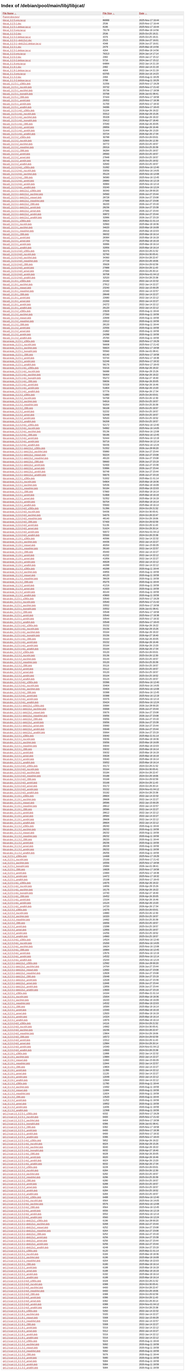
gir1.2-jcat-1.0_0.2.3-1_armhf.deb (20, 1267)
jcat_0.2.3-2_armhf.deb (14, 926)
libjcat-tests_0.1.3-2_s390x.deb (19, 568)
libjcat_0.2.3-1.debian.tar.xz (17, 50)
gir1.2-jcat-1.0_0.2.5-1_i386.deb (19, 1127)
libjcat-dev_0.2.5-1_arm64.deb (18, 619)
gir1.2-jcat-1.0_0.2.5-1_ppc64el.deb (21, 1120)
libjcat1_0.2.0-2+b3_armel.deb (18, 271)
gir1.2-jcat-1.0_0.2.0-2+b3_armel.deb (22, 1301)
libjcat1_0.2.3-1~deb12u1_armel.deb (21, 211)
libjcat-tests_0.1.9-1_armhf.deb (18, 555)
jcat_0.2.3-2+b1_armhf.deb (16, 953)
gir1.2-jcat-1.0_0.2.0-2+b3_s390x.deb (22, 1281)
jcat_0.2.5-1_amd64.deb (15, 879)
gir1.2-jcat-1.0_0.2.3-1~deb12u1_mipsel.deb (25, 1227)
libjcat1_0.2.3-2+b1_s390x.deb (18, 167)
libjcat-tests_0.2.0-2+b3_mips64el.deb (22, 518)
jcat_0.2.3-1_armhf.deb (14, 1010)
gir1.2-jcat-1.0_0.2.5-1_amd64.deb (20, 1137)
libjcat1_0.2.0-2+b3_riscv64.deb (19, 254)
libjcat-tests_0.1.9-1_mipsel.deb (19, 545)
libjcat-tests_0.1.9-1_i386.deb (18, 552)
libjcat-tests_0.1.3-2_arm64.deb (19, 592)
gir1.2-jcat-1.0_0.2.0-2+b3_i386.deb (21, 1294)
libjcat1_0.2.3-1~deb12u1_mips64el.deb (23, 201)
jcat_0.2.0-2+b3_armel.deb (16, 1043)
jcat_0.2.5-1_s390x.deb (15, 856)
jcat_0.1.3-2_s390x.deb (15, 1083)
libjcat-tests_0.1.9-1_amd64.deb (19, 565)
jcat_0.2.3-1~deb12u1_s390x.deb (20, 963)
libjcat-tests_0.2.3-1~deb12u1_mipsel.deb (24, 455)
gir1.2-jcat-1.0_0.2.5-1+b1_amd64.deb (22, 1164)
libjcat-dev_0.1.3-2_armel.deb (18, 846)
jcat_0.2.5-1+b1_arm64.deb (17, 903)
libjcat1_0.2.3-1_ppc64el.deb (18, 227)
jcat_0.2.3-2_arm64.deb (15, 933)
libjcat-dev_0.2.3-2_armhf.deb (18, 669)
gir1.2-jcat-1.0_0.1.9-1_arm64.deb (20, 1334)
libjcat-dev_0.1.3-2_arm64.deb (18, 849)
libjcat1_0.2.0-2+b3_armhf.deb (18, 267)
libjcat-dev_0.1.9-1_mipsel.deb (18, 803)
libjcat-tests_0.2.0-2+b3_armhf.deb (20, 525)
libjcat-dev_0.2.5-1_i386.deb (17, 612)
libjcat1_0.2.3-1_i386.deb (16, 234)
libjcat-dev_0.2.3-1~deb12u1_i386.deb (22, 719)
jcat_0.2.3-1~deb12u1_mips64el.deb (21, 973)
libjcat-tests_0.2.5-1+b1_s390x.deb (21, 368)
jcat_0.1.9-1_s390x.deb (15, 1053)
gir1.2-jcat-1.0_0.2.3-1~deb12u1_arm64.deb (25, 1244)
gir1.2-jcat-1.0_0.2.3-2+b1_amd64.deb (22, 1217)
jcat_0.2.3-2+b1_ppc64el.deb (18, 946)
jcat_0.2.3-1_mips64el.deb (16, 1003)
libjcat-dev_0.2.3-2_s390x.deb (18, 652)
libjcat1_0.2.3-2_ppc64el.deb (18, 144)
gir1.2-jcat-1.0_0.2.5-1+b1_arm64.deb (22, 1160)
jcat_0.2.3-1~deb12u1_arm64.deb (20, 986)
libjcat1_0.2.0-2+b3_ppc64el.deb (19, 257)
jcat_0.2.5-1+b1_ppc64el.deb (18, 889)
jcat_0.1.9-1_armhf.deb (14, 1070)
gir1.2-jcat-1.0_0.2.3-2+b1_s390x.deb (22, 1197)
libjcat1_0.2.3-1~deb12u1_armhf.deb (21, 207)
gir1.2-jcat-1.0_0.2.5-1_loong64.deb (21, 1124)
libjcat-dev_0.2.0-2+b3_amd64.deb (20, 792)
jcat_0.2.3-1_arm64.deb (15, 1017)
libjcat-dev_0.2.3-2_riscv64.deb (19, 655)
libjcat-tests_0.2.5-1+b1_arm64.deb (21, 388)
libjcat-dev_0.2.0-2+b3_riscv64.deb (21, 769)
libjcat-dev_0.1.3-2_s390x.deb (18, 826)
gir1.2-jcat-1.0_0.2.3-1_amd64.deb (20, 1277)
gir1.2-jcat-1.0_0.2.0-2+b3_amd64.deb (22, 1307)
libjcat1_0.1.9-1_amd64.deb (17, 308)
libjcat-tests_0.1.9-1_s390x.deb (19, 538)
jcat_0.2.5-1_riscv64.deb (15, 859)
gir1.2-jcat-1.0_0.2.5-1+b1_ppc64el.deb (23, 1147)
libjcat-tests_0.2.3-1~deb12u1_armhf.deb (24, 465)
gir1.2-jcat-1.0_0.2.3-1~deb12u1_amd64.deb (25, 1247)
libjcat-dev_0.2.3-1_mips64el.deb (20, 746)
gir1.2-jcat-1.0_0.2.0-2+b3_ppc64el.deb (23, 1287)
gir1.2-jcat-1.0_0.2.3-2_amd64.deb (20, 1194)
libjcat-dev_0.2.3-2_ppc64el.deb (19, 659)
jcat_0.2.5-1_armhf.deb (14, 873)
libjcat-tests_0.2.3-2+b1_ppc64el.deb (22, 431)
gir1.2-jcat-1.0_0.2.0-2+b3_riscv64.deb (22, 1284)
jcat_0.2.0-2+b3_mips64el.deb (18, 1033)
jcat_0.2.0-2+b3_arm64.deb (17, 1047)
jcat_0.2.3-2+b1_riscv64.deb (17, 943)
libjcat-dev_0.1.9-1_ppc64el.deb (19, 799)
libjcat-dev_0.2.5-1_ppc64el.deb (19, 605)
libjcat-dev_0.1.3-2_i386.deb (17, 839)
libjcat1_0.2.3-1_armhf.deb (16, 237)
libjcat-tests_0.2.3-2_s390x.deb (19, 395)
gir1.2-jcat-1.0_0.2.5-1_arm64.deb (20, 1133)
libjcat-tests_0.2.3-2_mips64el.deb (20, 404)
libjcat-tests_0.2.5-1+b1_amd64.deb (21, 391)
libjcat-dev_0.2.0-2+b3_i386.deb (19, 779)
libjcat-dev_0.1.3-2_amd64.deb (19, 853)
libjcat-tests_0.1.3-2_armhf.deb (18, 585)
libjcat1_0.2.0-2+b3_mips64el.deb (20, 261)
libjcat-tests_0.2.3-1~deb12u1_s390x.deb (24, 448)
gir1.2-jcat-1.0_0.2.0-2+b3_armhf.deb (22, 1297)
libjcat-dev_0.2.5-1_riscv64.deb (19, 602)
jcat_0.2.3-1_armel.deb (14, 1013)
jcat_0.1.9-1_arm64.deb (15, 1077)
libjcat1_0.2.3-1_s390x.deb (16, 221)
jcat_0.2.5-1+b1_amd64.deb (17, 906)
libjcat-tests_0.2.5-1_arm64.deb (19, 361)
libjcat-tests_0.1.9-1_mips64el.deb (20, 548)
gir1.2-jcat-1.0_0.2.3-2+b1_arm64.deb (22, 1214)
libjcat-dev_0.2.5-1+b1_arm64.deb (20, 645)
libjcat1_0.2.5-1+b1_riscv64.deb (19, 114)
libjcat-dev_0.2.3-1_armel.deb (18, 756)
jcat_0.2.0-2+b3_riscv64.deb (17, 1026)
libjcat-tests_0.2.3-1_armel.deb (18, 498)
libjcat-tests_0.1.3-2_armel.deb (18, 589)
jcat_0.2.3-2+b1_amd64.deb (17, 960)
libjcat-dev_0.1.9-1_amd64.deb (19, 823)
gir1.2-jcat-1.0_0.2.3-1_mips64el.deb (21, 1261)
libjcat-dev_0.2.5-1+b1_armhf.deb (20, 642)
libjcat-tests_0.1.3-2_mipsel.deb (19, 575)
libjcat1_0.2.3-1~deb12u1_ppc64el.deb (23, 194)
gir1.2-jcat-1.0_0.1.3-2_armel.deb (20, 1361)
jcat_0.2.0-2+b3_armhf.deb (16, 1040)
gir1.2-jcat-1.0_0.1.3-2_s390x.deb (20, 1341)
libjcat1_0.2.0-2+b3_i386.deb (18, 264)
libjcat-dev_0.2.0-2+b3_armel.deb (20, 786)
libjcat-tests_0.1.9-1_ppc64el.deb (20, 542)
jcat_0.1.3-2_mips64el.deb (16, 1093)
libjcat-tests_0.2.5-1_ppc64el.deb (20, 348)
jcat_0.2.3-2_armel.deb (14, 930)
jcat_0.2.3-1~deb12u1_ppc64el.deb (21, 966)
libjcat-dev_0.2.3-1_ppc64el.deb (19, 742)
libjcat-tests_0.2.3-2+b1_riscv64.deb (21, 428)
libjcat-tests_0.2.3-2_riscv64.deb (19, 398)
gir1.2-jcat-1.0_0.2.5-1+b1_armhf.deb (22, 1157)
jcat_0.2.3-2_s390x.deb (15, 910)
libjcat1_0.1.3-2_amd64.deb (17, 338)
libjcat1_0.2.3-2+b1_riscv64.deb (19, 170)
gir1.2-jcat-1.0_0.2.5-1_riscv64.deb (20, 1117)
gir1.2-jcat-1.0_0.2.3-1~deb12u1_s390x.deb (25, 1220)
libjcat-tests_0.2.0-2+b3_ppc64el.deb (22, 515)
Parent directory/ (11, 17)
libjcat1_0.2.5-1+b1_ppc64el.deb (19, 117)
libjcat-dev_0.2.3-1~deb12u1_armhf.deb (23, 722)
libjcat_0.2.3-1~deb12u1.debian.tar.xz (22, 43)
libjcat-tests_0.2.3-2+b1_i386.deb (20, 435)
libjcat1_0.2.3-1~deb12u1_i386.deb (21, 204)
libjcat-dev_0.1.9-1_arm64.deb (18, 819)
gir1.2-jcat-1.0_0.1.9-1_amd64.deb (20, 1338)
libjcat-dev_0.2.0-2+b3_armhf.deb (20, 782)
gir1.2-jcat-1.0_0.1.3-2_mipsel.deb (20, 1347)
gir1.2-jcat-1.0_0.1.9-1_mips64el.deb (21, 1321)
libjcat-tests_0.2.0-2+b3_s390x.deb (21, 508)
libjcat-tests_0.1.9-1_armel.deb (18, 558)
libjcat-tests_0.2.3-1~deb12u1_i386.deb (23, 461)
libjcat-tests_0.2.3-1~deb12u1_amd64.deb (24, 475)
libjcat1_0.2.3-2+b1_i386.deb (18, 177)
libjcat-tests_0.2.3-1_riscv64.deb (19, 482)
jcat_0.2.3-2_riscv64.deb (15, 913)
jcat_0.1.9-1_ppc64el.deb (16, 1057)
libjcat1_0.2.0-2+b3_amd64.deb (19, 277)
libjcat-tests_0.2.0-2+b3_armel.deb (20, 528)
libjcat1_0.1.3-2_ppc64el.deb (18, 314)
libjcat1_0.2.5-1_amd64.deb (17, 107)
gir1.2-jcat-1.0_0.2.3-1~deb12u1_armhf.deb (25, 1237)
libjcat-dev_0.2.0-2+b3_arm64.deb (20, 789)
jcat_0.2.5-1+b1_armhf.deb (16, 899)
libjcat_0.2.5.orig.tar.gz (14, 20)
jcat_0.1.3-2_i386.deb (14, 1097)
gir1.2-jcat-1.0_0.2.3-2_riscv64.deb (20, 1170)
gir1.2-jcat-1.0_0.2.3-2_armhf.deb (20, 1184)
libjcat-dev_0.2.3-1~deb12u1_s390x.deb (23, 705)
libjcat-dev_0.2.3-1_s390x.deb (18, 736)
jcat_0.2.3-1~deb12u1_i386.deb (19, 976)
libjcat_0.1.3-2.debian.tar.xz (17, 80)
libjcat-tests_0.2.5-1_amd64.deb (19, 364)
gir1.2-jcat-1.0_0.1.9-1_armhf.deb (20, 1327)
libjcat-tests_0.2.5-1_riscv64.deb (19, 344)
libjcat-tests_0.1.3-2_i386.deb (18, 582)
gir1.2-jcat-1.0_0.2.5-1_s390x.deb (20, 1113)
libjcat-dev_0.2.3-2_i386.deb (17, 665)
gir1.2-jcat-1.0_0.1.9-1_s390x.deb (20, 1311)
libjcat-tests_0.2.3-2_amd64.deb (19, 421)
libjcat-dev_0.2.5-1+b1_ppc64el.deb (21, 632)
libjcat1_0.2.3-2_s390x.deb (16, 137)
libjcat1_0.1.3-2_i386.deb (16, 324)
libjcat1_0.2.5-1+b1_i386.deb (18, 124)
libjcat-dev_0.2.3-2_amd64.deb (19, 679)
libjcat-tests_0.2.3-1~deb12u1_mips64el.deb (25, 458)
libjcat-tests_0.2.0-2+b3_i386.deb (20, 522)
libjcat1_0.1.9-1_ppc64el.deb (18, 284)
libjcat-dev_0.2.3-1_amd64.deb (19, 762)
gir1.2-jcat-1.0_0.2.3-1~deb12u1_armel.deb (25, 1240)
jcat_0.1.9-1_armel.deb (14, 1073)
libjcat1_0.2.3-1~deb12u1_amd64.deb (22, 217)
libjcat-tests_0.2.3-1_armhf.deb (18, 495)
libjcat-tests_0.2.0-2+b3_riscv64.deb (21, 512)
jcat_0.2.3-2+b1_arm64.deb (17, 956)
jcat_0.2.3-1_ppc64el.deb (16, 1000)
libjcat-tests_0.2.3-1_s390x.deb (19, 478)
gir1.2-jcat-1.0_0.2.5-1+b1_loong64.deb (23, 1150)
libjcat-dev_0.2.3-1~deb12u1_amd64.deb (24, 732)
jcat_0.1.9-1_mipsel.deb (15, 1060)
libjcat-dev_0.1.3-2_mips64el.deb (20, 836)
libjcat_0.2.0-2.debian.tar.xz (17, 60)
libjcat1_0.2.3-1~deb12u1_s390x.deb (22, 190)
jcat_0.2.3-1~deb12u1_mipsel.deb (20, 970)
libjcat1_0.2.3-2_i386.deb (16, 150)
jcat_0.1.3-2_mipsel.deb (15, 1090)
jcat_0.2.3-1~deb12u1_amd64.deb (20, 990)
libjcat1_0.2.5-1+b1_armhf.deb (18, 127)
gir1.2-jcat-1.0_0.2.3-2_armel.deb (20, 1187)
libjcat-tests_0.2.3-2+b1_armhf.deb (20, 438)
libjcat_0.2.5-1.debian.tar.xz (17, 27)
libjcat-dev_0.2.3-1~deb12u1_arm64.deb (23, 729)
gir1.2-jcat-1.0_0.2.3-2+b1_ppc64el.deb (23, 1204)
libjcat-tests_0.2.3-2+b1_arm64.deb (21, 441)
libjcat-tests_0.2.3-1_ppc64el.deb (20, 485)
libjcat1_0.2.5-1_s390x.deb (16, 83)
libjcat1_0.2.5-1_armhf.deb (16, 100)
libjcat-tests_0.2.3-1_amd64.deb (19, 505)
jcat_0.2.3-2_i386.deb (14, 923)
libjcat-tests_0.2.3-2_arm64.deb (19, 418)
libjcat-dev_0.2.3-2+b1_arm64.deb (20, 699)
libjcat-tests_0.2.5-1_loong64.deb (20, 351)
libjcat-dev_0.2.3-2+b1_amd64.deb (20, 702)
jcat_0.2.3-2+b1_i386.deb (16, 950)
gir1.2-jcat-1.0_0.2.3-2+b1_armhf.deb (22, 1210)
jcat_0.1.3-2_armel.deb (14, 1103)
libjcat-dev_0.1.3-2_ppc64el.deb (19, 829)
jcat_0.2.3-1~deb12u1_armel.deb (20, 983)
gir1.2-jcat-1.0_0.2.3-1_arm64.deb (20, 1274)
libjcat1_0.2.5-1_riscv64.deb (17, 87)
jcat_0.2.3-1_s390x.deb (15, 993)
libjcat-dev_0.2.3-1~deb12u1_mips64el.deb (25, 716)
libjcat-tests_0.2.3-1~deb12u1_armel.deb (24, 468)
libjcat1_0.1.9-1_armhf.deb (16, 297)
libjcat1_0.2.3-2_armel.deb (16, 157)
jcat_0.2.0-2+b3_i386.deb (16, 1037)
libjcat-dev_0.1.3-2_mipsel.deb (18, 833)
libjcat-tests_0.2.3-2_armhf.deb (18, 411)
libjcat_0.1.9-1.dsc (12, 67)
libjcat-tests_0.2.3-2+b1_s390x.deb (21, 425)
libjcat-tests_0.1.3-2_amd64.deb (19, 595)
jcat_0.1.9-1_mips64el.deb (16, 1063)
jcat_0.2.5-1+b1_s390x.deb (17, 883)
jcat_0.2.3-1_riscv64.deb (15, 996)
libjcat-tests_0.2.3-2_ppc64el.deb (20, 401)
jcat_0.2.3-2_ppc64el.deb (16, 916)
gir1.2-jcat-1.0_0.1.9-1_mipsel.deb (20, 1317)
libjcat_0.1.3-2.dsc (12, 77)
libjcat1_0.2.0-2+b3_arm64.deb (19, 274)
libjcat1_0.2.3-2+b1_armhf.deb (18, 181)
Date (141, 13)
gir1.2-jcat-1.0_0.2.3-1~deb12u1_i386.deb (24, 1234)
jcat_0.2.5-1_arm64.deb (15, 876)
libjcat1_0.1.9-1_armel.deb (16, 301)
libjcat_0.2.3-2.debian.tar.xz (17, 37)
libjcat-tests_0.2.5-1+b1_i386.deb (20, 381)
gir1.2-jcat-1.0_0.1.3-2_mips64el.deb (21, 1351)
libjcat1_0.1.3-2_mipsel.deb (17, 318)
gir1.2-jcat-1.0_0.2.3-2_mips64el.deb (21, 1177)
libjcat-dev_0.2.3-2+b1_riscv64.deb (21, 685)
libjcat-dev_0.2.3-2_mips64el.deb (20, 662)
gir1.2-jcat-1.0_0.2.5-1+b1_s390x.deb (22, 1140)
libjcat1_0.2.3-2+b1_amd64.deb (19, 187)
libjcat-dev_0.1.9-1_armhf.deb (18, 812)
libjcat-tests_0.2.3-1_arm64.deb (19, 502)
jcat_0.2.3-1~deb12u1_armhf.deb (20, 980)
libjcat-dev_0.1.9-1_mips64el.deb (20, 806)
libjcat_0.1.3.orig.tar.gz (14, 74)
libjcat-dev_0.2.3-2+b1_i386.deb (19, 692)
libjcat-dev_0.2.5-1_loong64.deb (19, 609)
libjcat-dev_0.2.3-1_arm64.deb (18, 759)
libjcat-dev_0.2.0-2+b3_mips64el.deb (22, 776)
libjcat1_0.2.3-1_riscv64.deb (17, 224)
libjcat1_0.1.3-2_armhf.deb (16, 328)
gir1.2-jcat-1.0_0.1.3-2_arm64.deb (20, 1364)
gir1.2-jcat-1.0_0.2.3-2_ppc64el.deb (21, 1174)
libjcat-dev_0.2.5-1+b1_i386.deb (19, 639)
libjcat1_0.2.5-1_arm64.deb (17, 104)
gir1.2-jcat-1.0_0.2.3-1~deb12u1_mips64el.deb (27, 1231)
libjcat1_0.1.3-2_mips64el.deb (18, 321)
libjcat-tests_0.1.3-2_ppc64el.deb (20, 572)
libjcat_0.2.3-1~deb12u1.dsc (17, 40)
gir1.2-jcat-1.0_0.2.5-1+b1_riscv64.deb (22, 1144)
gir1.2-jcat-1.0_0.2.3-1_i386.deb (19, 1264)
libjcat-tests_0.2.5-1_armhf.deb (18, 358)
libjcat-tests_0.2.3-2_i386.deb (18, 408)
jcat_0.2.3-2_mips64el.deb (16, 919)
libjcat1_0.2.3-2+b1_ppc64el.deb (19, 174)
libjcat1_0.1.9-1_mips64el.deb (18, 291)
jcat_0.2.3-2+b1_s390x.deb (17, 940)
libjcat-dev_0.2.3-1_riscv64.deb (19, 739)
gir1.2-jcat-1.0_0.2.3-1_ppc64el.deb (21, 1257)
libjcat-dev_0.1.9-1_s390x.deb (18, 796)
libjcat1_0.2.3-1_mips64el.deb (18, 231)
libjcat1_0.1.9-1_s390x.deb (16, 281)
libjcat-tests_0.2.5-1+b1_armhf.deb (20, 384)
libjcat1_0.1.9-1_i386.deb (16, 294)
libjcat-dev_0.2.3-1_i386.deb (17, 749)
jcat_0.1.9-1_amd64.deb (15, 1080)
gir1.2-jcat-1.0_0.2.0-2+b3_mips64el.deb (23, 1291)
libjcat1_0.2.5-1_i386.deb (16, 97)
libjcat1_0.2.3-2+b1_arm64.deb (19, 184)
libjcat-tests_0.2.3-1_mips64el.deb (20, 488)
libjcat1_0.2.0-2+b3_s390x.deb (18, 251)
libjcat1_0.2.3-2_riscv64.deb (17, 140)
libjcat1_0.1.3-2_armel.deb (16, 331)
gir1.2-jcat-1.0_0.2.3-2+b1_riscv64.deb (22, 1200)
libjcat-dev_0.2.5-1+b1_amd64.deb (20, 649)
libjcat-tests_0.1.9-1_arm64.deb (19, 562)
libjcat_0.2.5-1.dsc (12, 23)
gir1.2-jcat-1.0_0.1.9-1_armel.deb (20, 1331)
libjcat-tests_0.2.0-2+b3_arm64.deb (21, 532)
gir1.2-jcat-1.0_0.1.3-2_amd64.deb (20, 1368)
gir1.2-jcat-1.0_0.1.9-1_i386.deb (19, 1324)
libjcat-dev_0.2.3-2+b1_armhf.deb (20, 696)
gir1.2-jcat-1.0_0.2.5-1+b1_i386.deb (21, 1154)
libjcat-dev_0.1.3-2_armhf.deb (18, 843)
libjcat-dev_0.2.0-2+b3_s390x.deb (20, 766)
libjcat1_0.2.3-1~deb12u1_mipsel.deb (22, 197)
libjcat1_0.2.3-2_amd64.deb (17, 164)
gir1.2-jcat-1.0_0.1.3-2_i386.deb (19, 1354)
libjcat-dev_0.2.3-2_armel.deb (18, 672)
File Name (8, 13)
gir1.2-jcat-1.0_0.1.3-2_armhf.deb (20, 1358)
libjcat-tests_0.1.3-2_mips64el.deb (20, 578)
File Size (107, 13)
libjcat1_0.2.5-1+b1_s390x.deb (18, 110)
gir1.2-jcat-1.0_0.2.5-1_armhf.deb (20, 1130)
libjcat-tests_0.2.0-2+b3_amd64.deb (21, 535)
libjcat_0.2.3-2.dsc (12, 33)
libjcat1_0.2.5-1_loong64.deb (18, 94)
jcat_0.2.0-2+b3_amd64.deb (17, 1050)
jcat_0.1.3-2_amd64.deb (15, 1110)
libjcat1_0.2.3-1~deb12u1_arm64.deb (22, 214)
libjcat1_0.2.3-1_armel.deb (16, 241)
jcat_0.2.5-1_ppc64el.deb (16, 863)
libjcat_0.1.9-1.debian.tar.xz (17, 70)
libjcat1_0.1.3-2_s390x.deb (16, 311)
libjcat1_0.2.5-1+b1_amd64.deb (19, 134)
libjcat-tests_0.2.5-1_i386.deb (18, 354)
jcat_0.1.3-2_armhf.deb (14, 1100)
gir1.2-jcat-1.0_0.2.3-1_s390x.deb (20, 1251)
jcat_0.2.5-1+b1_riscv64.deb (17, 886)
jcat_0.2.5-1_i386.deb (14, 869)
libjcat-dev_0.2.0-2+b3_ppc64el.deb (21, 772)
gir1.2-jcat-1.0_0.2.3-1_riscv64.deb (20, 1254)
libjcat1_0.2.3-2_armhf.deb (16, 154)
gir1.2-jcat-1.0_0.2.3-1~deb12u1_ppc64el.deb (26, 1224)
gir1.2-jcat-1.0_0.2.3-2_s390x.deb (20, 1167)
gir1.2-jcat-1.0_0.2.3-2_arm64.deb (20, 1190)
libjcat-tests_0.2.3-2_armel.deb (18, 415)
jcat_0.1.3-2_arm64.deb (15, 1107)
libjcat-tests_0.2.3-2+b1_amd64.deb (21, 445)
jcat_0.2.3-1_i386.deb (14, 1006)
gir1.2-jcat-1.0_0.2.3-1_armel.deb (20, 1271)
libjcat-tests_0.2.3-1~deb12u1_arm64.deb (24, 471)
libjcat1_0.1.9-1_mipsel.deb (17, 288)
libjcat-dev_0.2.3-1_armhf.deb (18, 752)
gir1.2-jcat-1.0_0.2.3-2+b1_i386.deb (21, 1207)
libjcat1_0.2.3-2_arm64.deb (17, 160)
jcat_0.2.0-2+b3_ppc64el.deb (18, 1030)
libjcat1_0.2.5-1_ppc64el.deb (18, 90)
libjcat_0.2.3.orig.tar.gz (14, 30)
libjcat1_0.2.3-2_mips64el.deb (18, 147)
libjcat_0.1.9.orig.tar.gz (14, 63)
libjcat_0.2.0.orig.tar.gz (14, 53)
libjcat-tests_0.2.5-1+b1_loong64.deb (22, 378)
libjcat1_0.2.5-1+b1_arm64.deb (19, 130)
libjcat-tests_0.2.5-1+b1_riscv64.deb (21, 371)
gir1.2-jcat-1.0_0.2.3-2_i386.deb (19, 1180)
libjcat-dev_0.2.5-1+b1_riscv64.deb (21, 629)
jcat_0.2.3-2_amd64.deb (15, 936)
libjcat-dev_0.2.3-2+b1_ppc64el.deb (21, 689)
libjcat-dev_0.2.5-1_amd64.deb (19, 622)
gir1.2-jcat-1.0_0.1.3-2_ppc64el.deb (21, 1344)
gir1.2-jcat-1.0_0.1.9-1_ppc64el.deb (21, 1314)
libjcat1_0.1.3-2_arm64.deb (17, 334)
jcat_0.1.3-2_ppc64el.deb (16, 1087)
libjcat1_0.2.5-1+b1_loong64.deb (20, 120)
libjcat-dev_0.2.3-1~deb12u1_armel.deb (23, 726)
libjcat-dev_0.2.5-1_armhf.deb (18, 615)
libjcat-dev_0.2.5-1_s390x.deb (18, 598)
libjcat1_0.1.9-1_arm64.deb (17, 304)
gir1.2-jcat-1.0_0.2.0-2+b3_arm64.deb (22, 1304)
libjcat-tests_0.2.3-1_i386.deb (18, 491)
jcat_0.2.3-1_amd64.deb (15, 1020)
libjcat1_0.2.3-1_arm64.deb (17, 244)
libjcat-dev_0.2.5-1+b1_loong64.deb (21, 635)
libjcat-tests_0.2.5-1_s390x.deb (19, 341)
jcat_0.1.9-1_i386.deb (14, 1067)
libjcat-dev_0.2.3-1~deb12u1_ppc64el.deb (24, 709)
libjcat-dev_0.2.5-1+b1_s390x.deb (20, 625)
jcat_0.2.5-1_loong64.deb (16, 866)
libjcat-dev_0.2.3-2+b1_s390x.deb (20, 682)
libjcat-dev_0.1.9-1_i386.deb (17, 809)
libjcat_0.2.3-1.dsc (12, 47)
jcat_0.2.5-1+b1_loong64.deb (18, 893)
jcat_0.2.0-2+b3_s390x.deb (17, 1023)
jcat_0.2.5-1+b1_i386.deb (16, 896)
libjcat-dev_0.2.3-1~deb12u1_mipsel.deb (24, 712)
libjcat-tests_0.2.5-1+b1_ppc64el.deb (22, 375)
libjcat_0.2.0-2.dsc (12, 57)
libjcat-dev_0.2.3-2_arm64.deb (18, 675)
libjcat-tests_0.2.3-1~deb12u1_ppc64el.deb (25, 451)
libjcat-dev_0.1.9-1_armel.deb (18, 816)
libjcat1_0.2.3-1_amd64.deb (17, 247)
